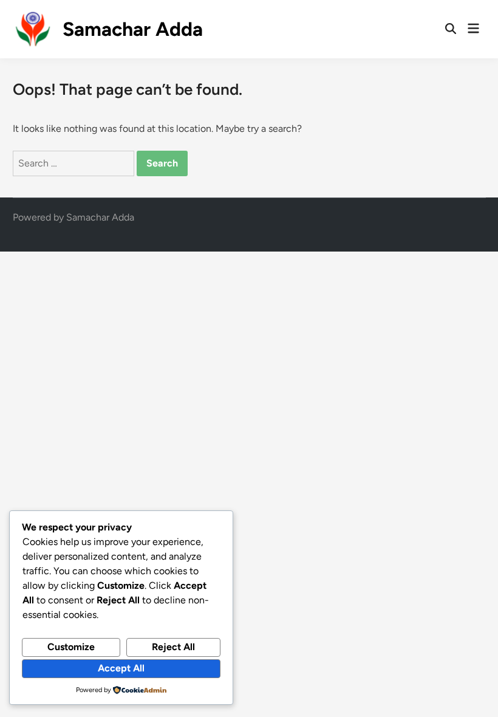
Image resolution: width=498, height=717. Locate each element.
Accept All (121, 668)
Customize (71, 647)
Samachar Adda (133, 29)
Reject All (173, 647)
